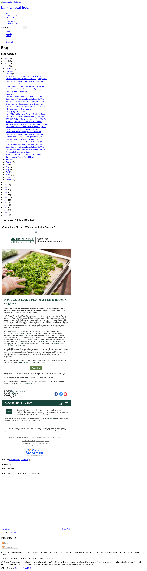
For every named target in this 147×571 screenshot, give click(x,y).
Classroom (9, 38)
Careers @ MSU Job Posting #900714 (31, 362)
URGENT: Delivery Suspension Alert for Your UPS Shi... (27, 119)
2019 (6, 190)
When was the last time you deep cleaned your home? (25, 101)
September (10, 159)
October (9, 74)
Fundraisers (10, 40)
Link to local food (15, 7)
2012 (6, 207)
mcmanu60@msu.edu (29, 383)
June (8, 167)
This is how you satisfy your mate (18, 84)
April (8, 172)
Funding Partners (12, 23)
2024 (6, 64)
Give (9, 411)
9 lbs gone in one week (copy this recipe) (20, 109)
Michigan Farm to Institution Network (17, 333)
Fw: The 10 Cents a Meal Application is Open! (23, 129)
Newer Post (5, 529)
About (8, 32)
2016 (6, 197)
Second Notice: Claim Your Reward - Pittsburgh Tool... (26, 114)
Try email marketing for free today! (35, 455)
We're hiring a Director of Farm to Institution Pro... (24, 122)
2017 (6, 195)
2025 (6, 61)
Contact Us (10, 17)
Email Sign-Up (11, 21)
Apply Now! (36, 368)
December (10, 69)
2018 (6, 192)
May (8, 170)
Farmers (8, 36)
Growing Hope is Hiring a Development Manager (24, 137)
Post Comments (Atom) (19, 533)
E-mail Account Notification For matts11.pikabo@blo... (26, 89)
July (7, 165)
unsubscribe (10, 94)
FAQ (7, 19)
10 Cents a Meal (23, 341)
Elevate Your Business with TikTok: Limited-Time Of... (26, 86)
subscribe (52, 418)
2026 (6, 59)
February (9, 177)
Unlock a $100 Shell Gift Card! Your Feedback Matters (26, 149)
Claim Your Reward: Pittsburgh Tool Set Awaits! (23, 132)
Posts (6, 543)
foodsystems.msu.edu (19, 391)
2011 (6, 210)
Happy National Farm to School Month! (20, 157)
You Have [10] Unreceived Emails (18, 152)
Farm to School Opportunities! (17, 91)
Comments (8, 547)
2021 (6, 185)
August (9, 162)
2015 (6, 200)
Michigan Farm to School (47, 341)
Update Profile (25, 443)
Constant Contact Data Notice (40, 443)
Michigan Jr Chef (12, 15)
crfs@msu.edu (34, 446)
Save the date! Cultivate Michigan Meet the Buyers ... (25, 144)
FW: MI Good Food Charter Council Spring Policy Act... (26, 79)
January (9, 180)
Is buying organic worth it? (15, 112)
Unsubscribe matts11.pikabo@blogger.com (35, 441)
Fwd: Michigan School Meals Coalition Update (23, 139)
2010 (6, 212)
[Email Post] (30, 460)
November (10, 71)
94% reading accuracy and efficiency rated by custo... (25, 76)
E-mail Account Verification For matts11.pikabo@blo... (25, 81)
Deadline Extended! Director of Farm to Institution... (25, 96)
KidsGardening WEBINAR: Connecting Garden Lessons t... (28, 124)
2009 (6, 215)
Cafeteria (9, 34)
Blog (7, 13)
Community (10, 42)
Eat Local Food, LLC (23, 568)
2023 (6, 66)
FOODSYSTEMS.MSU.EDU (18, 403)
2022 (6, 182)
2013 (6, 205)
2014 (6, 202)
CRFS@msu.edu (14, 393)
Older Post (66, 529)
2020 (6, 187)
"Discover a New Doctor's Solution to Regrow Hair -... (25, 104)
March (8, 175)
